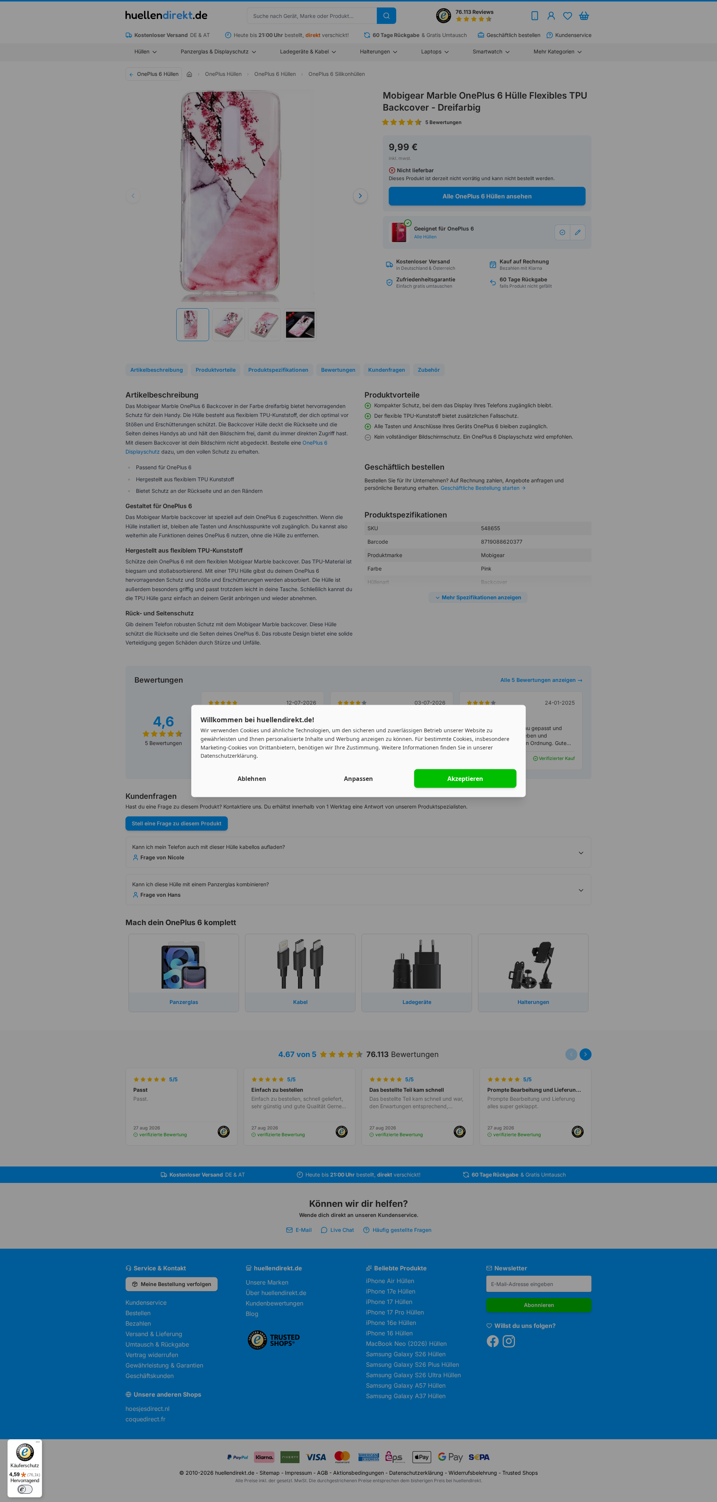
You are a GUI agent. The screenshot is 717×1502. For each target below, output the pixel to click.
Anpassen (358, 779)
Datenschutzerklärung (229, 755)
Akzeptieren (465, 779)
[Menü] (37, 1443)
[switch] (25, 1489)
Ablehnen (252, 779)
